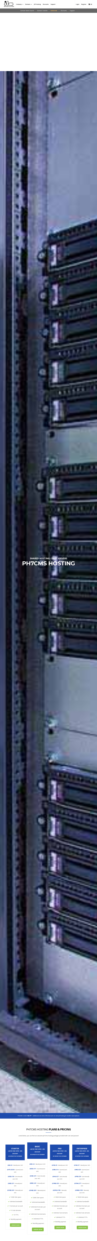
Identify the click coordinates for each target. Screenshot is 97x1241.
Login (77, 4)
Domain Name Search (27, 10)
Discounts (46, 4)
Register (83, 4)
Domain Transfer (42, 10)
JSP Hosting (37, 4)
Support (53, 4)
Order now (15, 1225)
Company (19, 4)
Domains (28, 4)
